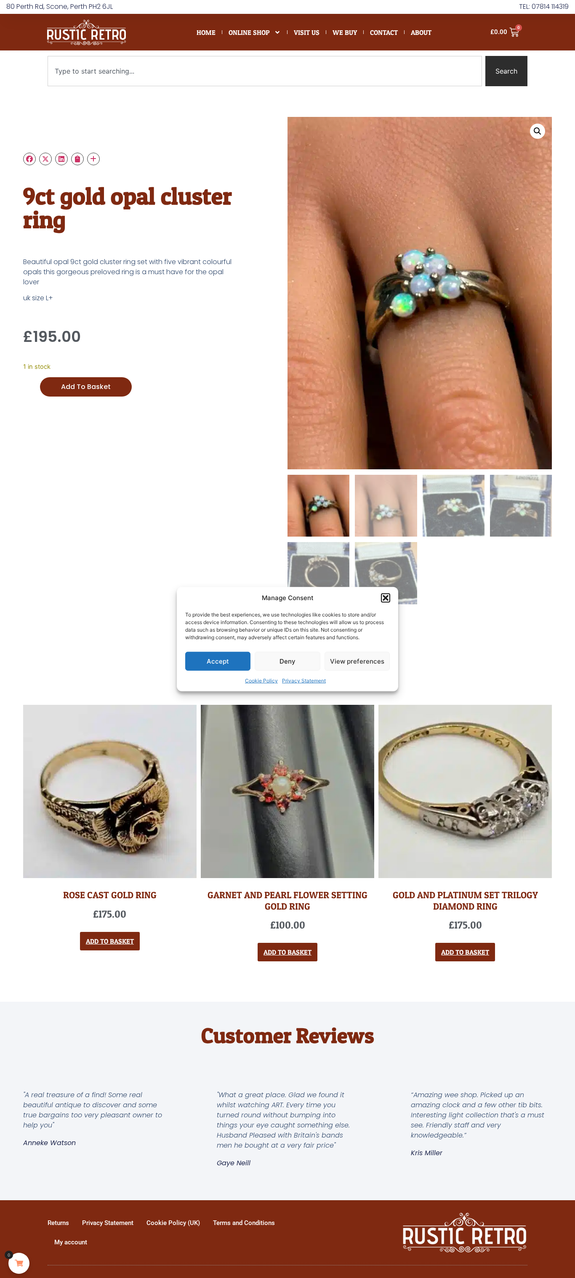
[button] (385, 598)
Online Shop (249, 32)
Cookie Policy (261, 680)
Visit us (306, 32)
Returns (58, 1223)
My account (70, 1242)
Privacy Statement (304, 680)
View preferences (357, 661)
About (421, 32)
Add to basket (86, 387)
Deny (287, 661)
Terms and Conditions (244, 1223)
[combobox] (265, 71)
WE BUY (345, 32)
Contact (384, 32)
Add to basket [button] (110, 941)
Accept (218, 661)
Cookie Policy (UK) (173, 1223)
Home (206, 32)
